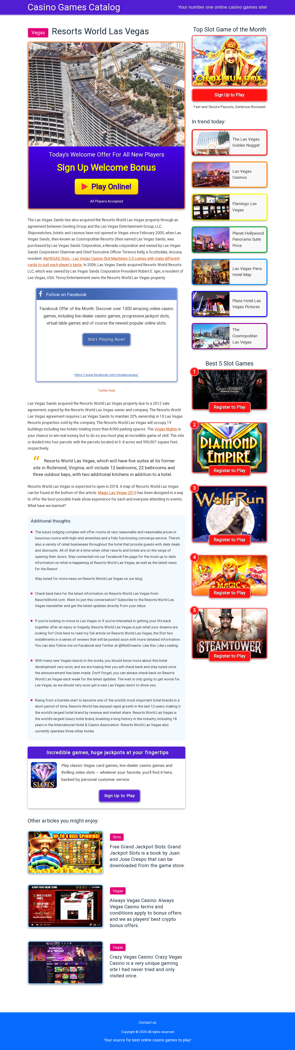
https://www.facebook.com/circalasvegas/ (107, 375)
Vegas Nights (165, 429)
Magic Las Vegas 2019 (117, 493)
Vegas (38, 32)
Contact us (147, 1022)
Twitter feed (106, 390)
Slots (117, 837)
